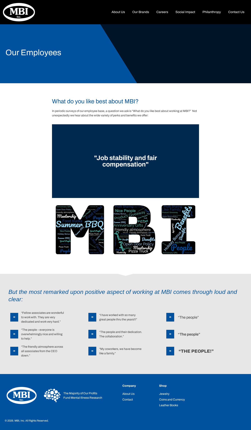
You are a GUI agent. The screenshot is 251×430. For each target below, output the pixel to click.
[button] (55, 161)
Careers (162, 12)
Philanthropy (211, 12)
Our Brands (140, 12)
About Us (118, 12)
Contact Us (236, 12)
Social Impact (185, 12)
